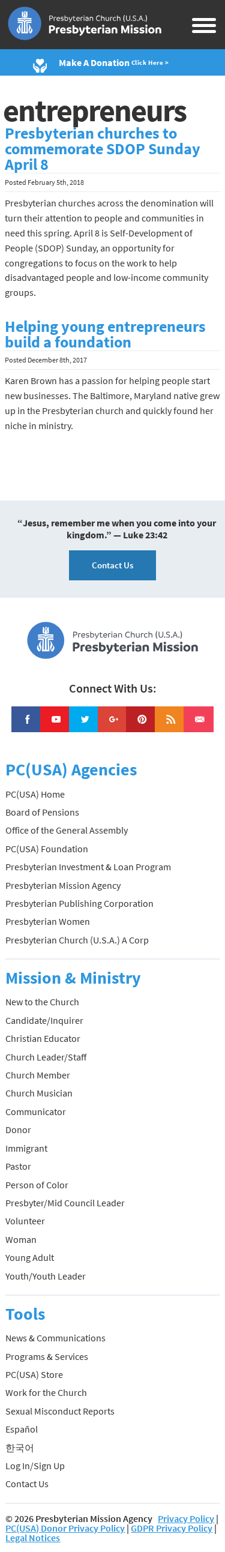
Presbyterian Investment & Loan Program (88, 867)
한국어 (19, 1448)
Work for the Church (46, 1392)
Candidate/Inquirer (44, 1020)
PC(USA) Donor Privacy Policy (65, 1528)
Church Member (37, 1075)
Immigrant (26, 1148)
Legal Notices (32, 1538)
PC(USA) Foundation (46, 849)
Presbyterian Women (47, 921)
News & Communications (55, 1338)
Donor (18, 1129)
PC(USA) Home (35, 794)
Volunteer (25, 1221)
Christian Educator (42, 1038)
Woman (21, 1239)
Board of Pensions (42, 812)
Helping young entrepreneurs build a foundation (105, 334)
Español (21, 1429)
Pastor (18, 1166)
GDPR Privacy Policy (171, 1528)
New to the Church (42, 1002)
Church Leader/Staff (45, 1057)
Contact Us (112, 565)
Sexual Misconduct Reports (60, 1411)
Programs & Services (46, 1356)
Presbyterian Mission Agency (63, 885)
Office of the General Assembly (66, 830)
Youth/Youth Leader (45, 1276)
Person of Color (36, 1185)
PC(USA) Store (34, 1374)
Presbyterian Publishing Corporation (79, 903)
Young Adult (29, 1257)
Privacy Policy (186, 1518)
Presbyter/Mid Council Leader (65, 1203)
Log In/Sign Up (35, 1466)
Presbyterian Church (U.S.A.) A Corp (77, 940)
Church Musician (39, 1093)
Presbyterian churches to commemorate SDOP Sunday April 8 (102, 149)
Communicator (35, 1111)
